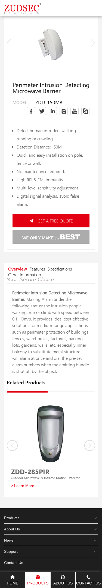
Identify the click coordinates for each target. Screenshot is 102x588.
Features (37, 269)
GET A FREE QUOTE (55, 221)
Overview (17, 269)
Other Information (24, 274)
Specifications (60, 269)
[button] (93, 43)
